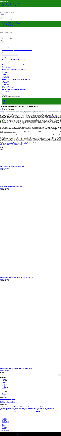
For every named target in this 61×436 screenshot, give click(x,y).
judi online (3, 100)
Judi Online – (2, 111)
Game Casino (3, 408)
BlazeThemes (20, 434)
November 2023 (4, 422)
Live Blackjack (4, 387)
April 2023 (4, 427)
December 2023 (4, 421)
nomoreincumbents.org (3, 10)
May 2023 (3, 426)
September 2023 (4, 423)
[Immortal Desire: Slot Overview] (5, 52)
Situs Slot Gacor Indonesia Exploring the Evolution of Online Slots (16, 277)
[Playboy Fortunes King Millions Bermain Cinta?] (7, 87)
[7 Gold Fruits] (4, 82)
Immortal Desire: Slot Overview (7, 4)
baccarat (12, 406)
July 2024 (3, 416)
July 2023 (3, 424)
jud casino (15, 408)
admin (1, 108)
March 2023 (4, 428)
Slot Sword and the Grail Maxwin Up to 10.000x (9, 2)
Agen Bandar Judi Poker (5, 406)
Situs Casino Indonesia (5, 411)
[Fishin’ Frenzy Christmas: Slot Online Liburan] (6, 67)
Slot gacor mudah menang (53, 116)
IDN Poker (10, 408)
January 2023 (4, 429)
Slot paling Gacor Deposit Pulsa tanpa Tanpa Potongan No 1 (31, 142)
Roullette (48, 409)
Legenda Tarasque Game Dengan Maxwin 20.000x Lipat (16, 79)
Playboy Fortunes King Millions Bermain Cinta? (14, 89)
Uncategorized (4, 395)
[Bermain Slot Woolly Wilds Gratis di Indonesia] (4, 57)
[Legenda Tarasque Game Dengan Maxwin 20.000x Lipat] (5, 77)
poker (41, 409)
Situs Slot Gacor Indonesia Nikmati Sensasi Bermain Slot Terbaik (16, 368)
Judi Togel (20, 142)
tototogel (3, 394)
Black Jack (34, 406)
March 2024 (4, 418)
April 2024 (4, 417)
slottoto (3, 393)
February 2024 (4, 419)
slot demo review (4, 390)
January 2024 (4, 420)
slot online (3, 392)
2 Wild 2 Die (5, 74)
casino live (40, 406)
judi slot (3, 102)
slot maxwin (46, 411)
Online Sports (35, 409)
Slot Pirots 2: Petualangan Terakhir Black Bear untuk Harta (11, 3)
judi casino (4, 99)
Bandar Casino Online (19, 406)
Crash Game (4, 381)
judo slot (17, 409)
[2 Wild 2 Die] (4, 72)
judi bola (3, 98)
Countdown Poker (52, 406)
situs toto (13, 411)
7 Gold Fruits (5, 84)
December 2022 (4, 430)
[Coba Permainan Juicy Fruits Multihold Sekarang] (6, 62)
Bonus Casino (4, 379)
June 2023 (3, 425)
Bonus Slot (4, 380)
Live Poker (28, 409)
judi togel (3, 103)
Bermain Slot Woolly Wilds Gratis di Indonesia (9, 5)
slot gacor (3, 391)
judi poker (3, 101)
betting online (28, 406)
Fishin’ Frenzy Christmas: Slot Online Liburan (13, 69)
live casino (3, 388)
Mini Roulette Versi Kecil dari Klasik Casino (11, 186)
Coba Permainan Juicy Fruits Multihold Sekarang (14, 64)
